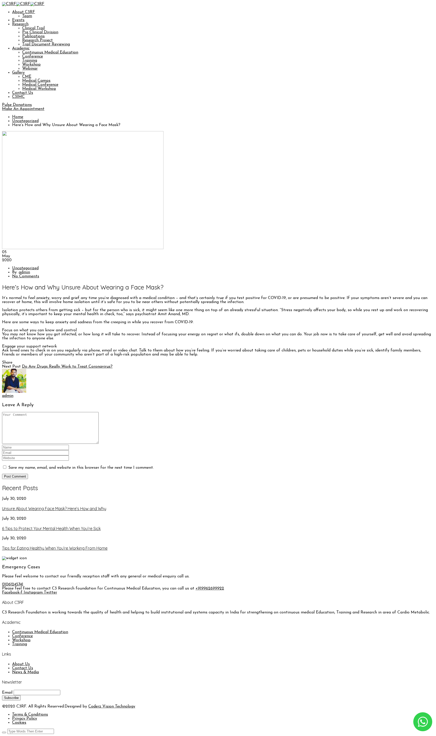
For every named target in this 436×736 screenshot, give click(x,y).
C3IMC (18, 97)
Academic (21, 48)
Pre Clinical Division (40, 32)
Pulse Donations (17, 105)
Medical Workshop (39, 89)
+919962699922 (210, 588)
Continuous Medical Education (50, 52)
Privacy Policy (24, 719)
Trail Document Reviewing (46, 44)
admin (24, 272)
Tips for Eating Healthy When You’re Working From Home (54, 548)
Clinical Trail (33, 28)
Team (27, 16)
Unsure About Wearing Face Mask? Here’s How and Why (54, 508)
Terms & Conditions (30, 715)
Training (29, 60)
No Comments (25, 276)
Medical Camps (36, 81)
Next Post (11, 367)
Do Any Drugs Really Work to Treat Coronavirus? (67, 367)
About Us (21, 664)
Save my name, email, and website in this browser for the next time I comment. (81, 468)
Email (7, 693)
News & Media (25, 672)
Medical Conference (40, 85)
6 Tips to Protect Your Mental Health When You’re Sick (51, 528)
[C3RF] (9, 4)
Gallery (18, 73)
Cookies (19, 723)
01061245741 (12, 584)
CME (26, 77)
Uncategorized (25, 121)
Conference (32, 56)
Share (7, 363)
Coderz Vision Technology (111, 706)
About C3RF (23, 12)
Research (20, 24)
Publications (33, 36)
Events (18, 20)
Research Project (37, 40)
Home (17, 117)
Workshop (31, 65)
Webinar (30, 69)
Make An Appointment (23, 109)
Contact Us (22, 93)
